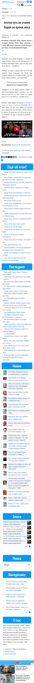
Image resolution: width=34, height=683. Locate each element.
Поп (8, 16)
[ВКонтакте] (2, 157)
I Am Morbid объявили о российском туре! (14, 536)
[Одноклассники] (4, 157)
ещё (27, 546)
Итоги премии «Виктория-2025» (13, 245)
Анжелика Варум (25, 145)
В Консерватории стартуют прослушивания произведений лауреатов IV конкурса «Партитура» (15, 357)
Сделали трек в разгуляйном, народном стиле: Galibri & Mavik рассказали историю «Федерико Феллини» (19, 446)
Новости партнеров (10, 654)
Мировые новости (10, 651)
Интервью (4, 54)
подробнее (8, 649)
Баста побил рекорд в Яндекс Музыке (14, 312)
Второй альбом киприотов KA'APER (13, 531)
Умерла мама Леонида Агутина (12, 201)
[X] (9, 157)
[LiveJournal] (11, 157)
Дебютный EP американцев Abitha (12, 541)
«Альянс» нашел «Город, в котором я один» (16, 291)
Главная (4, 16)
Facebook (26, 5)
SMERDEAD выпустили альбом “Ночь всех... (15, 522)
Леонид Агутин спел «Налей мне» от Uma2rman (17, 193)
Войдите (4, 150)
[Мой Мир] (6, 157)
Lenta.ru (4, 141)
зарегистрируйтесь (15, 150)
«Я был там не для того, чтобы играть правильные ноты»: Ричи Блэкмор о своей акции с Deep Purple (18, 386)
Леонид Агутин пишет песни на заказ (14, 224)
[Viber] (13, 157)
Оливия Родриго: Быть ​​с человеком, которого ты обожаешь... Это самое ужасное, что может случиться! (18, 437)
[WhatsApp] (16, 157)
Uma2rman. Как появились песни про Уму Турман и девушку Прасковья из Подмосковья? (19, 466)
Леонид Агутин (16, 145)
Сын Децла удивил (9, 334)
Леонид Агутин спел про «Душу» (13, 227)
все (27, 612)
